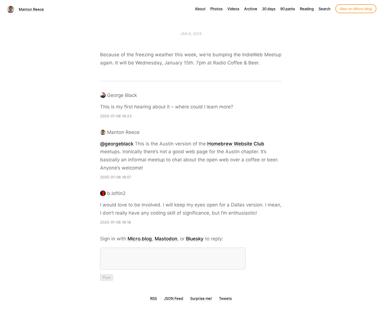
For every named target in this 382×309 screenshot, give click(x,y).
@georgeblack (116, 144)
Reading (307, 8)
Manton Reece (31, 9)
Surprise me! (201, 298)
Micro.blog (140, 238)
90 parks (287, 8)
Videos (233, 8)
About (200, 8)
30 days (268, 8)
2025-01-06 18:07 (115, 177)
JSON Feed (173, 298)
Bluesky (195, 238)
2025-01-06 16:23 (115, 116)
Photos (216, 8)
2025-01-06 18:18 (115, 222)
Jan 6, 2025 (191, 33)
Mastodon (166, 238)
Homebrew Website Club (235, 144)
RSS (153, 298)
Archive (250, 8)
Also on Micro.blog (356, 8)
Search (325, 8)
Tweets (225, 298)
